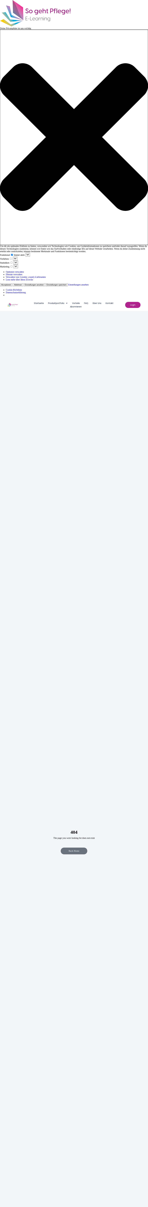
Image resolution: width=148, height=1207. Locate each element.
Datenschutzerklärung (16, 292)
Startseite (39, 303)
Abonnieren (76, 306)
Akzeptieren (6, 285)
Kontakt (109, 303)
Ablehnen (18, 285)
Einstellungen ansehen (34, 285)
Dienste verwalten (14, 274)
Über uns (96, 303)
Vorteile (76, 303)
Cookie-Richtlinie (14, 290)
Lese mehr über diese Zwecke (19, 279)
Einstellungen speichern (56, 285)
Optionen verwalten (15, 272)
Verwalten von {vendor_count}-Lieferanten (26, 277)
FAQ (86, 303)
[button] (74, 137)
